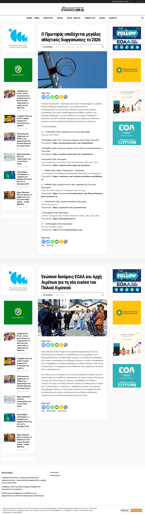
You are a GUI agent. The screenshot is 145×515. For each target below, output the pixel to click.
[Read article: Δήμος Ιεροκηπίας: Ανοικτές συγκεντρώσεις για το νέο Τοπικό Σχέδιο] (9, 157)
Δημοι (36, 18)
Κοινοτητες (48, 18)
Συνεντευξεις (90, 18)
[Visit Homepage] (72, 9)
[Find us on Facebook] (131, 1)
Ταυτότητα (54, 472)
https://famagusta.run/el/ (64, 218)
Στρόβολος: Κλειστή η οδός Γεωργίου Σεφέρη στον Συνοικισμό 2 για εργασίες (24, 121)
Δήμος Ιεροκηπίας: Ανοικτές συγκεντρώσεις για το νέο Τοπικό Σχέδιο (24, 159)
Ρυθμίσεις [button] (124, 510)
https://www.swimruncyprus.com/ (68, 229)
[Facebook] (44, 97)
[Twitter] (48, 97)
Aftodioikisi (48, 47)
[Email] (57, 97)
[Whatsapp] (52, 97)
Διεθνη (102, 18)
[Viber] (66, 97)
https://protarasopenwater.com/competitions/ (73, 143)
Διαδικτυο (113, 18)
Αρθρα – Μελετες (74, 18)
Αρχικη (29, 18)
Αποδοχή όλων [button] (136, 510)
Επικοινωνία (55, 475)
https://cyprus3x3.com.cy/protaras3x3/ (70, 207)
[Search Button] (142, 18)
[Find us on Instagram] (141, 1)
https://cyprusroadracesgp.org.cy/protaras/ (72, 165)
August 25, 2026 (23, 110)
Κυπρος (60, 18)
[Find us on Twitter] (134, 1)
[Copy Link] (61, 97)
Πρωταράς (50, 245)
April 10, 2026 (60, 47)
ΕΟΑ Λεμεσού (51, 411)
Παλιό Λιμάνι (62, 411)
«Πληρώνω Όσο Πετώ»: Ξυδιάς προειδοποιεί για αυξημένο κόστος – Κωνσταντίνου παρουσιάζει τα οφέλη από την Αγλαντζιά (24, 480)
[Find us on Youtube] (138, 1)
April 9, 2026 (60, 295)
